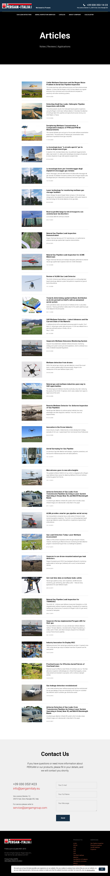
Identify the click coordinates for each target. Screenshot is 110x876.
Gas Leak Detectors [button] (24, 14)
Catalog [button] (62, 14)
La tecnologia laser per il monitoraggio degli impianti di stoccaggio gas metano (64, 170)
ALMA (75, 843)
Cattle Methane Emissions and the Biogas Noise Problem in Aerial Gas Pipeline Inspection (65, 84)
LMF (74, 851)
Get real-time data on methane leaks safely (64, 578)
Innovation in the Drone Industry (59, 427)
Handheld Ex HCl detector (80, 859)
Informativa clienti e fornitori (13, 861)
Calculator (89, 14)
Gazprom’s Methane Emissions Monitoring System (66, 341)
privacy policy (91, 870)
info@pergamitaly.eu (26, 788)
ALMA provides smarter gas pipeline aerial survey (66, 513)
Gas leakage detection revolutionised (61, 686)
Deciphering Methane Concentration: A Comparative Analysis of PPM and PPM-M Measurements (63, 128)
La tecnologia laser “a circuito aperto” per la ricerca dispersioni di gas (64, 148)
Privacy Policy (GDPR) (11, 859)
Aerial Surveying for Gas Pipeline (59, 449)
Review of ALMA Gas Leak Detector (61, 276)
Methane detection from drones (59, 363)
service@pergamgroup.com (30, 807)
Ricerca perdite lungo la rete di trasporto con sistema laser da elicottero (64, 213)
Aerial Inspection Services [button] (45, 14)
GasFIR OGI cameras (79, 865)
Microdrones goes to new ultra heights (62, 470)
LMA (74, 853)
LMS (74, 847)
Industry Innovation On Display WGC (60, 643)
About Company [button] (75, 14)
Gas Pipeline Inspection (96, 843)
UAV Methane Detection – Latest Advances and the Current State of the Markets (67, 320)
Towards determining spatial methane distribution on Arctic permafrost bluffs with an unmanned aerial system (66, 300)
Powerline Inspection (96, 845)
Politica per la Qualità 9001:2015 (15, 849)
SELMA (75, 845)
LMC (74, 849)
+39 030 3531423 (25, 784)
